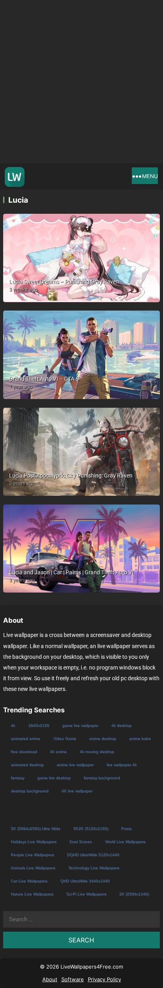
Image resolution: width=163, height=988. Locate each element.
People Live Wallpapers (32, 854)
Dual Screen (80, 841)
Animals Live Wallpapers (33, 867)
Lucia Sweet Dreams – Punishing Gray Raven (64, 281)
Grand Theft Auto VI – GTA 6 (44, 379)
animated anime (25, 738)
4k (13, 725)
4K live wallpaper (76, 790)
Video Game (64, 738)
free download (24, 751)
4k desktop (121, 725)
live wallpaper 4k (121, 764)
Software (72, 979)
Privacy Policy (104, 979)
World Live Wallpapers (125, 841)
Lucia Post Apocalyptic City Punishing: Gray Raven (71, 475)
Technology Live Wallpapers (93, 867)
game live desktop (53, 777)
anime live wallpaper (75, 764)
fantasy (17, 777)
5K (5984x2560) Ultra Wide (35, 828)
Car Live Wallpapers (29, 881)
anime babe (140, 738)
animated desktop (27, 764)
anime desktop (102, 738)
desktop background (29, 790)
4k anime (58, 751)
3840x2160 (38, 725)
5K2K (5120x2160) (90, 828)
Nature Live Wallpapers (32, 894)
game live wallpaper (80, 725)
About (49, 979)
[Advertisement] (81, 81)
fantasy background (101, 777)
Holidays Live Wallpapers (33, 841)
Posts (126, 828)
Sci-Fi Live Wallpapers (86, 894)
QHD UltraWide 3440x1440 (85, 881)
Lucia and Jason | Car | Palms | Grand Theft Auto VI (71, 572)
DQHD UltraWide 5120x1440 (93, 854)
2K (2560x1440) (134, 894)
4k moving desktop (97, 751)
